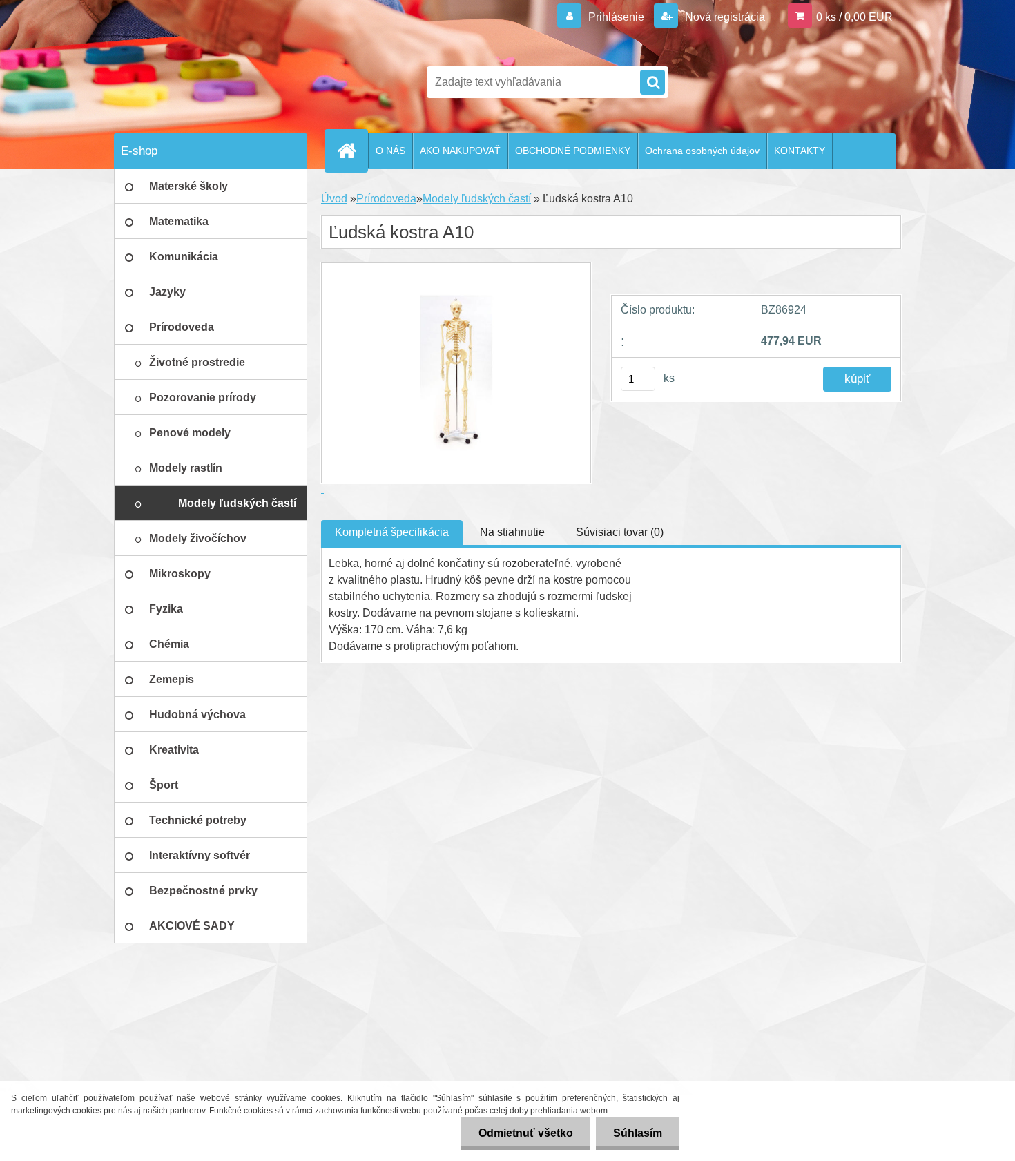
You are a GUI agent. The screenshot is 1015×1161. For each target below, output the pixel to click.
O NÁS (390, 150)
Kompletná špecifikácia (392, 532)
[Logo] (209, 82)
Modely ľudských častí (477, 198)
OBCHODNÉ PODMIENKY (572, 150)
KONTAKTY (799, 150)
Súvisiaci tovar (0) (620, 532)
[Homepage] (352, 150)
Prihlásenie (616, 17)
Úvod (334, 198)
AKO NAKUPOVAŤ (460, 150)
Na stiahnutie (512, 532)
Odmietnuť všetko (525, 1133)
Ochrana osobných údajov (702, 150)
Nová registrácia (723, 17)
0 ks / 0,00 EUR (854, 17)
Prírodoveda (386, 198)
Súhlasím (637, 1133)
